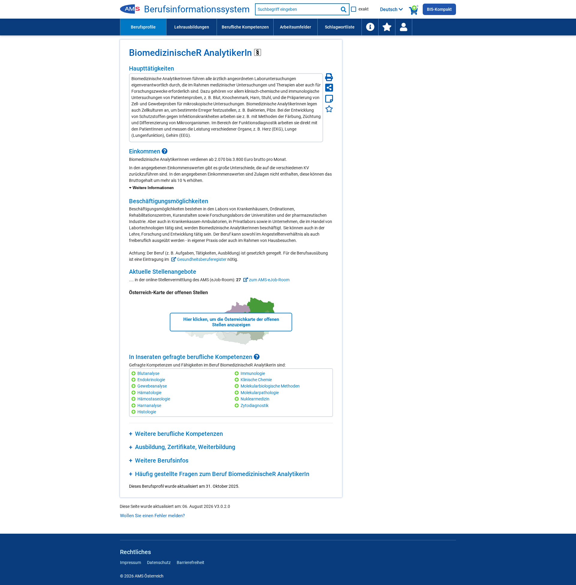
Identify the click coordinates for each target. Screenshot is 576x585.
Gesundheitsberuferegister (201, 259)
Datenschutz (159, 562)
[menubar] (288, 27)
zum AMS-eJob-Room (269, 279)
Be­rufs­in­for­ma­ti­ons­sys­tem (197, 9)
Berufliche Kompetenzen (245, 27)
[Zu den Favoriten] (386, 27)
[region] (231, 169)
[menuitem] (143, 27)
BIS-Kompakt (439, 9)
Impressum (130, 562)
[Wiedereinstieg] (403, 27)
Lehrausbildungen (191, 27)
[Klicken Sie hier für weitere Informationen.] (165, 151)
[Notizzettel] (329, 98)
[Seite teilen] (329, 87)
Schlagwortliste (340, 27)
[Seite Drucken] (329, 77)
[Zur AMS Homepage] (132, 9)
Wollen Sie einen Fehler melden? (152, 515)
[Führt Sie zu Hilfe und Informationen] (370, 27)
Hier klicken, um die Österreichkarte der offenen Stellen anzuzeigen (231, 322)
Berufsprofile (143, 27)
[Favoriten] (329, 108)
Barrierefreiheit (190, 562)
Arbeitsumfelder (295, 27)
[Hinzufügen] (134, 373)
